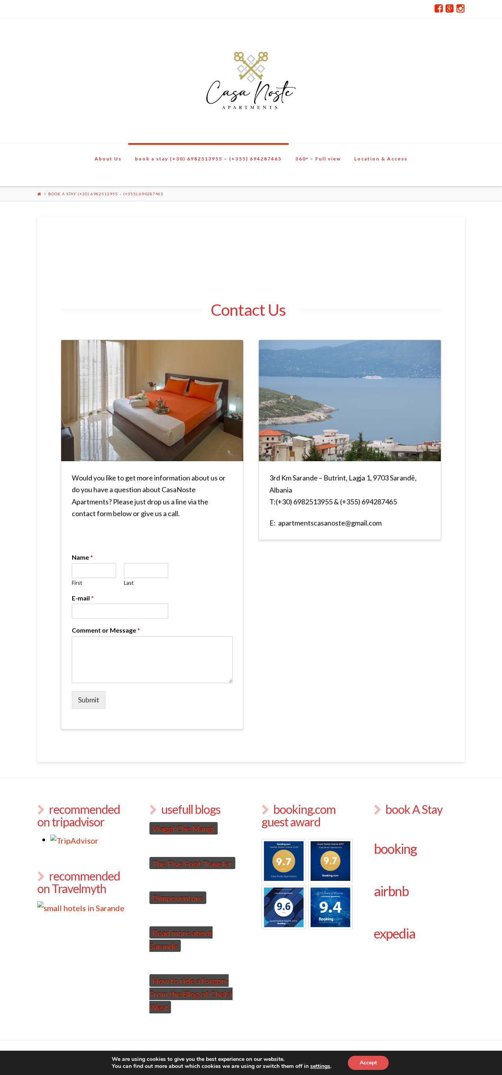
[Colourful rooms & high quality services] (251, 80)
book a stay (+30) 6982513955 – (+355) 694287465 (208, 159)
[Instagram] (461, 8)
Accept (368, 1062)
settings (320, 1066)
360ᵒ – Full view (318, 159)
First (77, 583)
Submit (88, 699)
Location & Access (380, 159)
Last (128, 583)
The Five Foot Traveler (192, 863)
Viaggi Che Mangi (183, 828)
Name (82, 557)
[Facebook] (439, 8)
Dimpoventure (177, 897)
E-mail (83, 598)
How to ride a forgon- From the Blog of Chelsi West (191, 994)
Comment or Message (106, 630)
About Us (108, 159)
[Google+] (450, 8)
